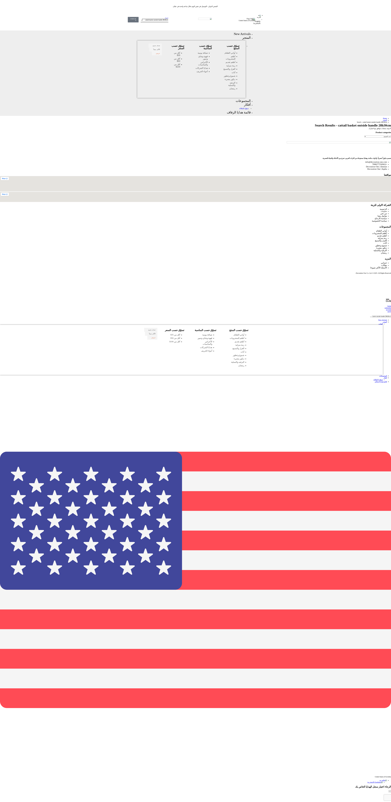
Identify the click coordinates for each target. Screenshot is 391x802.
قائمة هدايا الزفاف (239, 112)
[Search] (141, 20)
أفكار (247, 104)
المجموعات (243, 101)
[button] (166, 18)
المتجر (246, 37)
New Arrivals (242, 34)
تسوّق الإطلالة (244, 108)
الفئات (381, 324)
